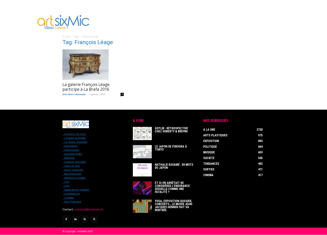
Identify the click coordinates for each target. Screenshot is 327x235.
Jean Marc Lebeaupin (74, 94)
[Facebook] (66, 219)
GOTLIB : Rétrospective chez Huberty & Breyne (171, 129)
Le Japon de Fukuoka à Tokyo (171, 148)
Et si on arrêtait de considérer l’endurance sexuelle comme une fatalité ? (172, 187)
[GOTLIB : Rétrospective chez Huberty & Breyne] (142, 133)
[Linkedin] (75, 219)
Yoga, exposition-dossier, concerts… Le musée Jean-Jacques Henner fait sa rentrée (174, 205)
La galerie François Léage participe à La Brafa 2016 (86, 87)
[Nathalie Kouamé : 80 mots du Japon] (142, 169)
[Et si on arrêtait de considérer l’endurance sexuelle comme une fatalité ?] (142, 188)
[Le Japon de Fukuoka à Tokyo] (142, 151)
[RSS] (84, 219)
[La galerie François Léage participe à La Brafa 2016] (93, 64)
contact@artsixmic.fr (89, 209)
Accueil (66, 36)
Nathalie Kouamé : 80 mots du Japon (174, 166)
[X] (94, 219)
